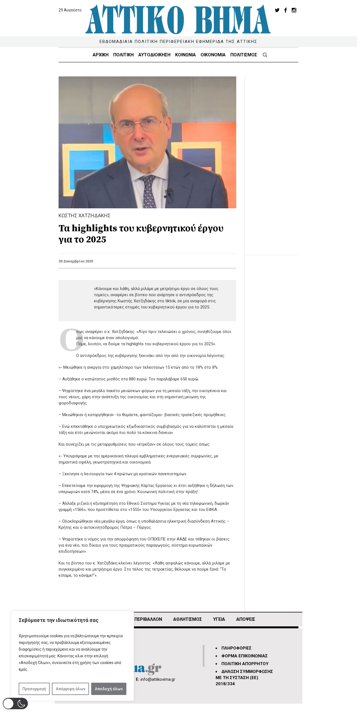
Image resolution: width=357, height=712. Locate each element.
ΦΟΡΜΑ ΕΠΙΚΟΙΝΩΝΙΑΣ (244, 655)
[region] (72, 656)
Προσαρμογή (34, 689)
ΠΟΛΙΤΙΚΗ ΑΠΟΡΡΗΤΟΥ (245, 663)
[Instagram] (294, 10)
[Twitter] (277, 10)
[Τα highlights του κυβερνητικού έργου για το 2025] (147, 141)
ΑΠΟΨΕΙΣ (245, 619)
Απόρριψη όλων (70, 689)
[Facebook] (285, 10)
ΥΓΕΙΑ (219, 619)
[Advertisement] (276, 160)
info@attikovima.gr (158, 679)
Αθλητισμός (187, 619)
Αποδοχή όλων (109, 689)
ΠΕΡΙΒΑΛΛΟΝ (148, 619)
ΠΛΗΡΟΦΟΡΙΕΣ (236, 648)
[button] (15, 703)
